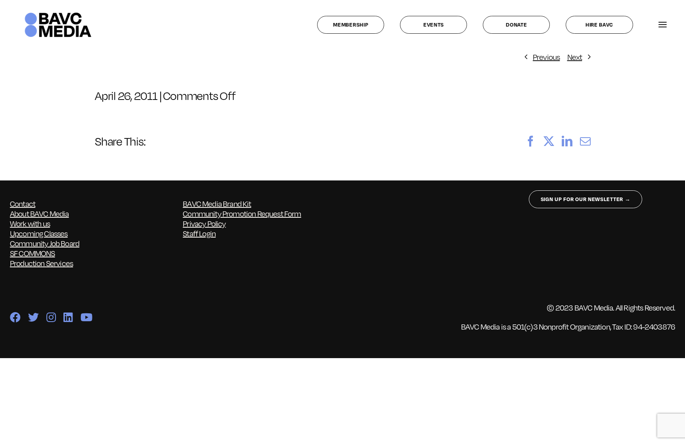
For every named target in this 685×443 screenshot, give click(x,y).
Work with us (30, 223)
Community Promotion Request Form (242, 213)
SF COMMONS (32, 253)
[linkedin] (68, 317)
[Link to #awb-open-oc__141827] (662, 25)
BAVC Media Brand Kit (217, 203)
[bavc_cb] (58, 14)
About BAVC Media (39, 213)
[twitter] (33, 317)
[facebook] (15, 317)
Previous (546, 57)
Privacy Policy (204, 223)
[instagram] (50, 317)
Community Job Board (44, 243)
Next (574, 57)
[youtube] (86, 317)
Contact (22, 203)
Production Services (41, 263)
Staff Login (199, 233)
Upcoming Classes (39, 233)
